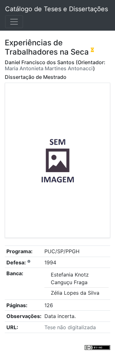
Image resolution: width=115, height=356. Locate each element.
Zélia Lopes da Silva (75, 293)
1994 (50, 262)
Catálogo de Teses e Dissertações (56, 9)
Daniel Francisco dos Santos (39, 62)
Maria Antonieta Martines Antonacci (49, 68)
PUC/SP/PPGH (62, 251)
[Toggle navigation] (14, 21)
